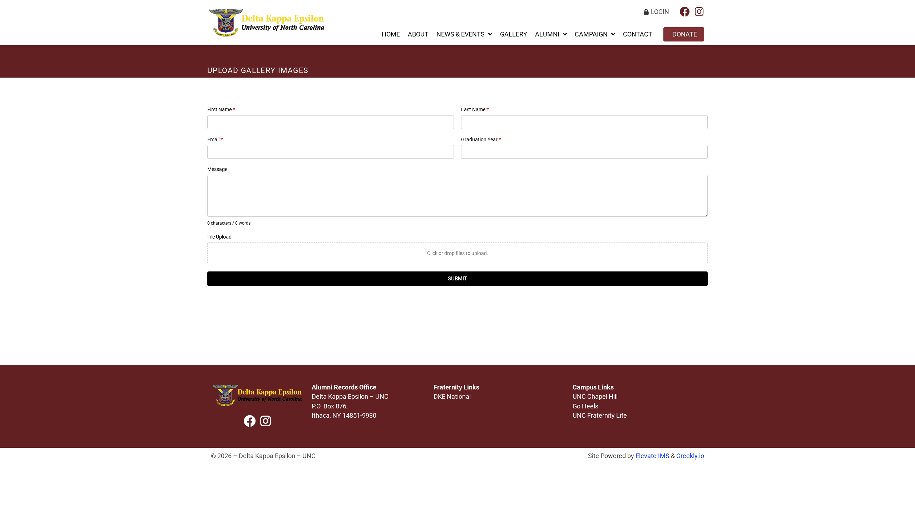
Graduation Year (481, 139)
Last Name (475, 109)
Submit (457, 278)
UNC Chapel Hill (595, 396)
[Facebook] (685, 12)
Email (215, 139)
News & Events (460, 34)
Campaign (591, 34)
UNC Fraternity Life (600, 415)
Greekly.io (690, 456)
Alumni (547, 34)
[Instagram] (699, 12)
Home (391, 34)
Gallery (513, 34)
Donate (684, 34)
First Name (221, 109)
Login (660, 11)
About (418, 34)
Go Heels (585, 406)
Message (217, 169)
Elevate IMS (652, 456)
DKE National (452, 396)
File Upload (219, 237)
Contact (637, 34)
